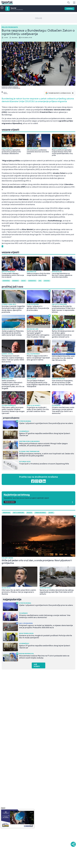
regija (29, 512)
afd (40, 280)
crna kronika (40, 512)
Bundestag (32, 280)
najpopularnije (12, 599)
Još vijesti (37, 665)
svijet (24, 280)
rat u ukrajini (18, 512)
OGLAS (38, 18)
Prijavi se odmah (10, 502)
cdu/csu (46, 280)
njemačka (6, 280)
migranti (15, 280)
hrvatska (6, 512)
